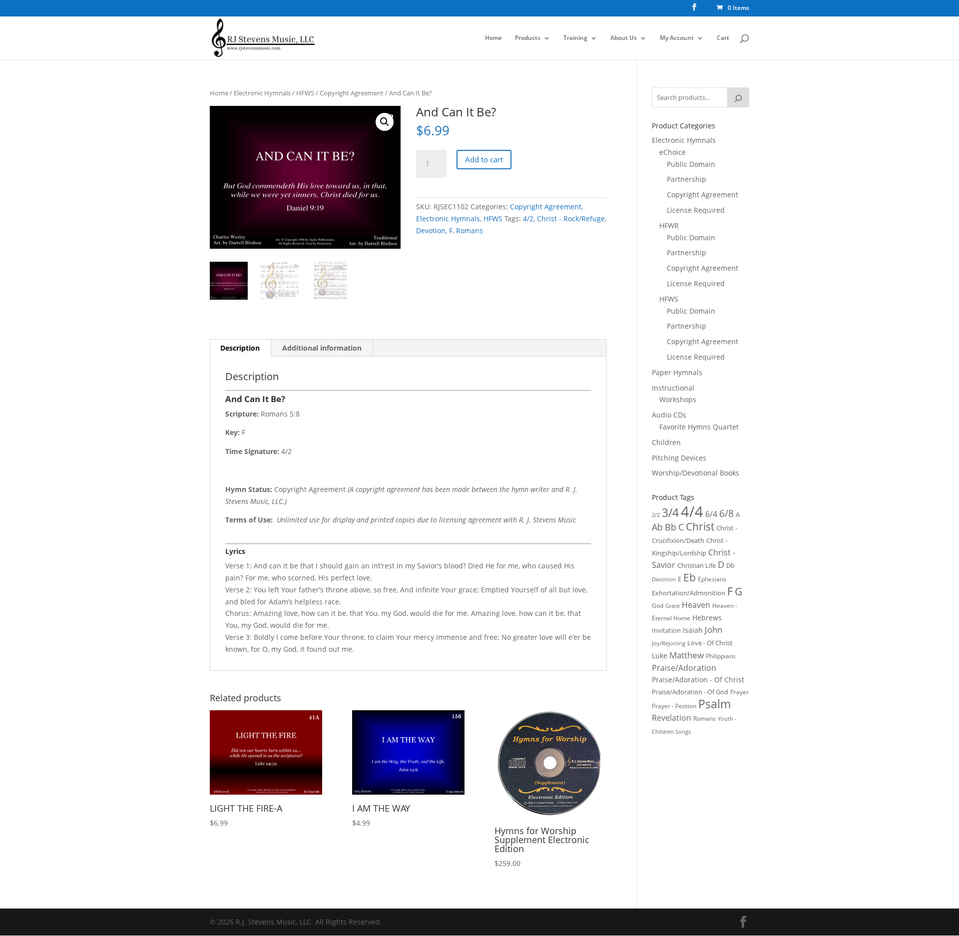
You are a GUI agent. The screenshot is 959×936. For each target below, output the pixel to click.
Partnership (686, 179)
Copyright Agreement (352, 92)
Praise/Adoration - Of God (690, 691)
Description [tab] (240, 348)
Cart (723, 38)
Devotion (431, 230)
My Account (677, 38)
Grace (672, 605)
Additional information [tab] (322, 348)
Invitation (666, 630)
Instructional (673, 388)
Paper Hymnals (677, 372)
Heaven (696, 604)
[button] (385, 122)
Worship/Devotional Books (695, 472)
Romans (469, 230)
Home (493, 38)
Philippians (721, 656)
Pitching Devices (679, 458)
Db (730, 565)
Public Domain (691, 164)
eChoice (672, 152)
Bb (670, 527)
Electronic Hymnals (262, 92)
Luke (659, 655)
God (657, 605)
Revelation (671, 717)
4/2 (528, 218)
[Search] (738, 97)
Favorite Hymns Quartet (699, 427)
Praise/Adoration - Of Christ (698, 679)
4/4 (692, 511)
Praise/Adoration (684, 667)
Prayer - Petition (674, 706)
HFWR (669, 225)
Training (575, 38)
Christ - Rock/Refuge (571, 218)
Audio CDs (669, 415)
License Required (696, 210)
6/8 (726, 513)
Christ (700, 526)
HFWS (305, 92)
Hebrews (707, 617)
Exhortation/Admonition (688, 593)
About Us (623, 38)
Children (666, 442)
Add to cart (484, 159)
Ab (657, 527)
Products (527, 38)
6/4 (711, 513)
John (713, 629)
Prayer (739, 692)
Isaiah (693, 630)
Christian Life (696, 565)
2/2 (656, 514)
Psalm (714, 704)
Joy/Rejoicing (668, 643)
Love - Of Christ (710, 642)
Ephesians (712, 579)
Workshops (677, 399)
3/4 (670, 512)
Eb (689, 577)
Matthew (686, 655)
